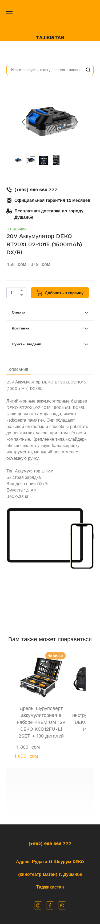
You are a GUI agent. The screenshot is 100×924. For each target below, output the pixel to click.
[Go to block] (50, 794)
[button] (88, 70)
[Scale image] (45, 535)
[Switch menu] (9, 13)
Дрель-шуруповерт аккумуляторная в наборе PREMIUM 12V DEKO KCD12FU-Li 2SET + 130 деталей (41, 722)
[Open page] (50, 19)
